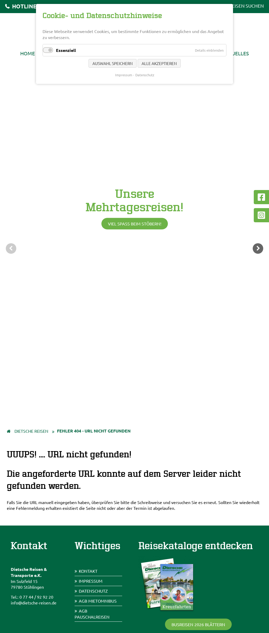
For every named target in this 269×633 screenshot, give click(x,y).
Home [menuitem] (27, 53)
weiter (258, 248)
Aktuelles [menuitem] (235, 53)
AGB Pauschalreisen (92, 613)
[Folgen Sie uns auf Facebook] (261, 197)
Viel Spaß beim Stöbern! (134, 223)
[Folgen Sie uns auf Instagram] (261, 215)
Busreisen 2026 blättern (198, 624)
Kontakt (88, 571)
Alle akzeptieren (159, 63)
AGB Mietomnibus (98, 600)
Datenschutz (93, 590)
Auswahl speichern (112, 63)
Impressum (90, 580)
